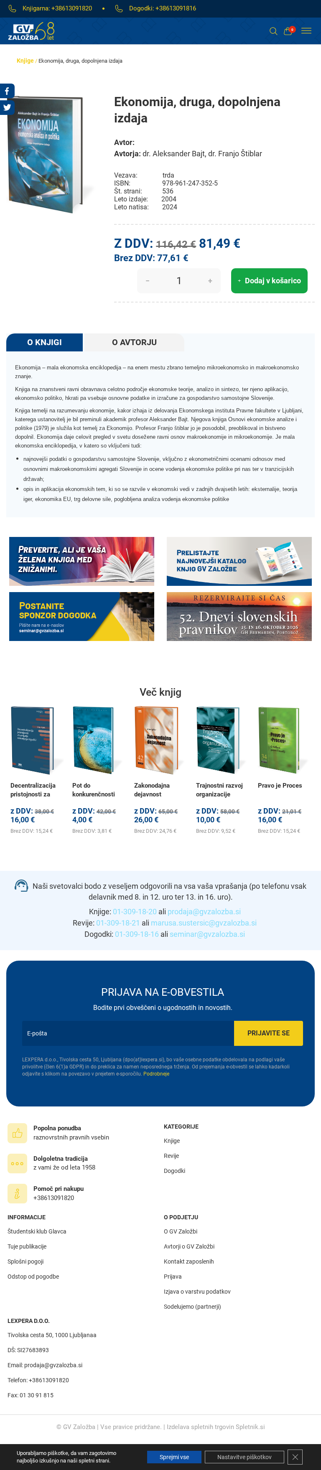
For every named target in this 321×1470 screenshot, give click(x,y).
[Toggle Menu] (306, 31)
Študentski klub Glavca (37, 1231)
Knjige (25, 60)
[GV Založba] (36, 31)
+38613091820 (71, 8)
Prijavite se (268, 1033)
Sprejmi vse (174, 1457)
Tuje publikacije (27, 1246)
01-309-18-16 (137, 934)
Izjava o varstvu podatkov (197, 1291)
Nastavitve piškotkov (244, 1457)
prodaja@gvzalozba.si (204, 911)
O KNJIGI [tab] (44, 342)
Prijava (173, 1276)
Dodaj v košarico (273, 280)
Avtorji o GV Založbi (189, 1246)
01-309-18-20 (135, 911)
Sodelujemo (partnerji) (192, 1306)
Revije (171, 1155)
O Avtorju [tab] (134, 342)
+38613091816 (175, 8)
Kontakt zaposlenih (189, 1261)
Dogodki (174, 1170)
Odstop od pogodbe (33, 1276)
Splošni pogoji (25, 1261)
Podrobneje (156, 1074)
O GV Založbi (180, 1231)
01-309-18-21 (118, 922)
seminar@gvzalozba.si (207, 934)
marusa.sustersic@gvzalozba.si (204, 922)
